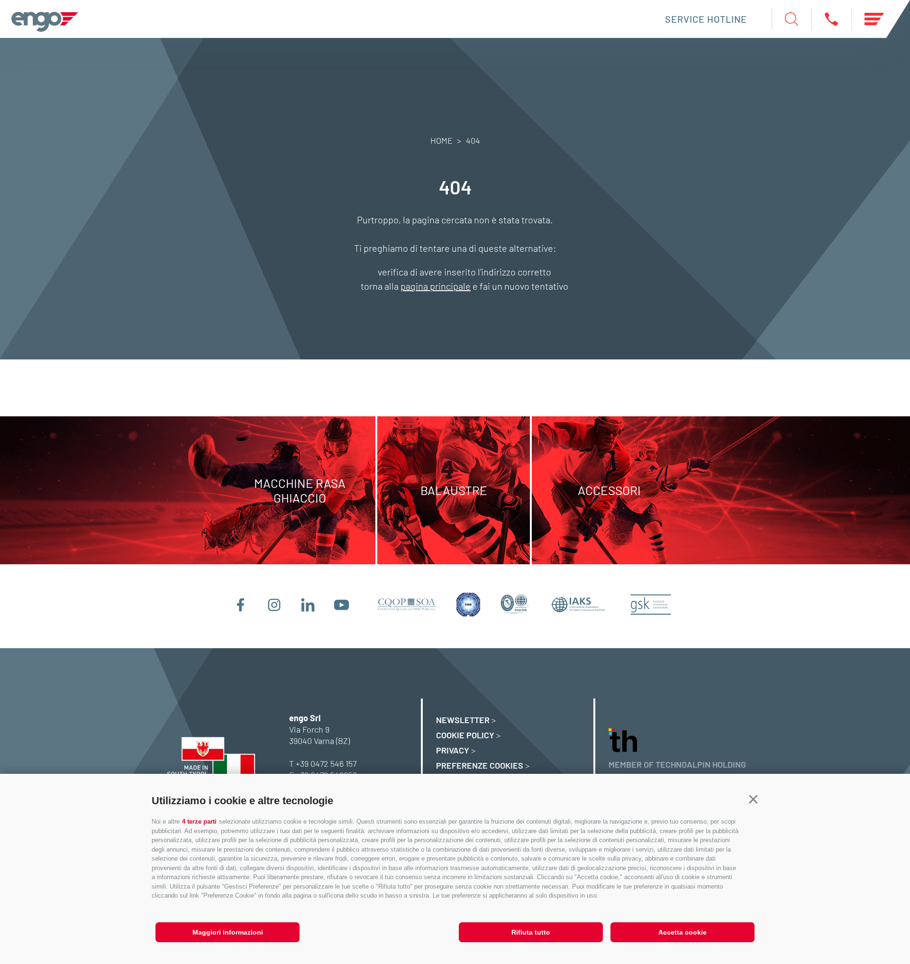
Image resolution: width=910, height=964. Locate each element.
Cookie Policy (465, 735)
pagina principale (435, 286)
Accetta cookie (682, 932)
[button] (753, 800)
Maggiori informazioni (227, 932)
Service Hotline (706, 19)
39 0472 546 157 (328, 763)
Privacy (452, 750)
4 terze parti (199, 821)
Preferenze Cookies (479, 765)
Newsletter (463, 720)
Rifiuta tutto (530, 932)
